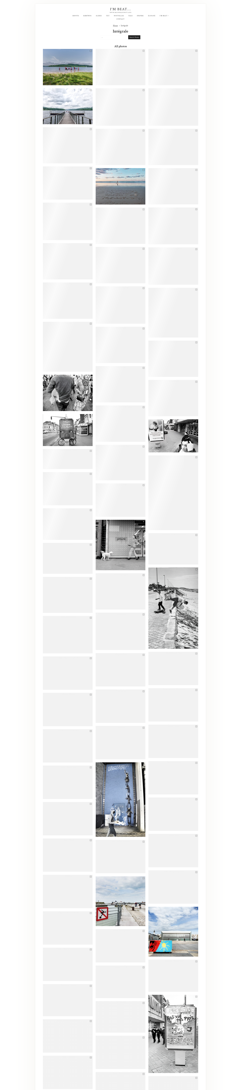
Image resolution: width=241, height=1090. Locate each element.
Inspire (140, 16)
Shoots (75, 16)
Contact (120, 19)
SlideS (99, 16)
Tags (130, 16)
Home (115, 25)
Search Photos (134, 37)
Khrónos (87, 16)
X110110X (151, 16)
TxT (108, 16)
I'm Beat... (120, 9)
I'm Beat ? (164, 16)
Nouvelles (119, 16)
